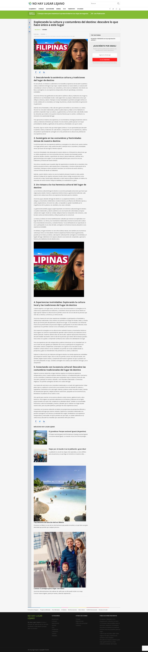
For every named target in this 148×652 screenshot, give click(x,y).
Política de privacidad (81, 623)
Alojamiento (32, 8)
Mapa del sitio (80, 621)
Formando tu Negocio (33, 610)
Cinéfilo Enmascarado (92, 610)
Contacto (78, 625)
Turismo (44, 29)
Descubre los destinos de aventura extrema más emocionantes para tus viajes (110, 629)
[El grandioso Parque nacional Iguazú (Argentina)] (40, 437)
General (58, 8)
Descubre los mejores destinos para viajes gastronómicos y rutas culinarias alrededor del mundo (110, 642)
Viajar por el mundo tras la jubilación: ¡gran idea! (67, 449)
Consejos (41, 8)
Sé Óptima (63, 610)
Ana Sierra (37, 29)
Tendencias (55, 629)
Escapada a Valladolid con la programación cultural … (103, 39)
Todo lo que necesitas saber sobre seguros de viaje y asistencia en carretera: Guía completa (109, 635)
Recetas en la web (103, 610)
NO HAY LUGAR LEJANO (35, 617)
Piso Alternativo (56, 610)
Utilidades (80, 8)
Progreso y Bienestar (45, 610)
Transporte (71, 8)
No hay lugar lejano (33, 650)
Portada (36, 34)
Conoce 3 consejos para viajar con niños (49, 588)
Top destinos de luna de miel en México (49, 522)
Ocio (64, 8)
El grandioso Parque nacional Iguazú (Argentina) (67, 431)
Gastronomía (50, 8)
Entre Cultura (82, 610)
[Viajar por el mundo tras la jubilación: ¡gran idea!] (40, 455)
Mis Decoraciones (72, 610)
